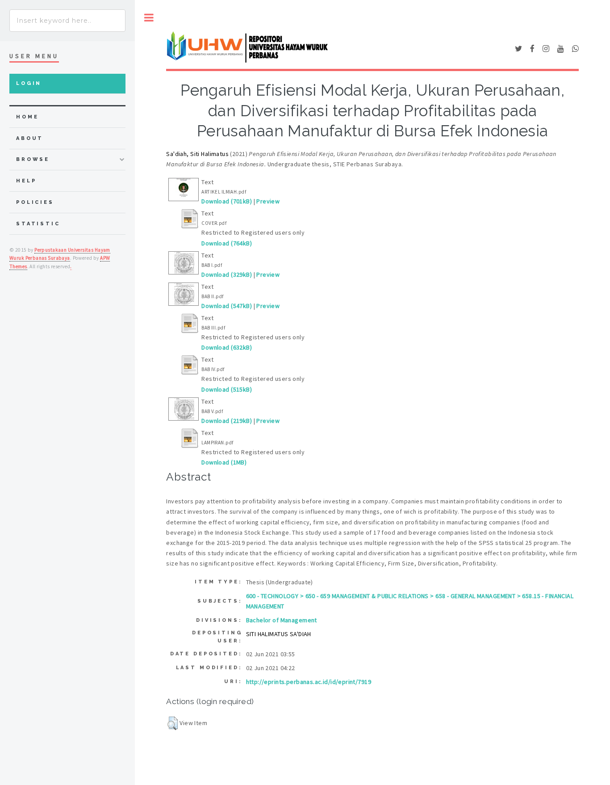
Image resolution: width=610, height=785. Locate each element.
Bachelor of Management (281, 620)
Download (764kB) (226, 243)
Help (26, 181)
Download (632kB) (226, 347)
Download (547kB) (226, 306)
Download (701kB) (226, 201)
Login (29, 83)
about (29, 138)
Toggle (149, 17)
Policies (35, 202)
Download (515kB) (226, 389)
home (27, 117)
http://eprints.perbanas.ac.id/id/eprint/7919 (308, 682)
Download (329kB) (226, 274)
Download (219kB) (226, 421)
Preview (268, 201)
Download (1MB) (224, 462)
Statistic (38, 224)
